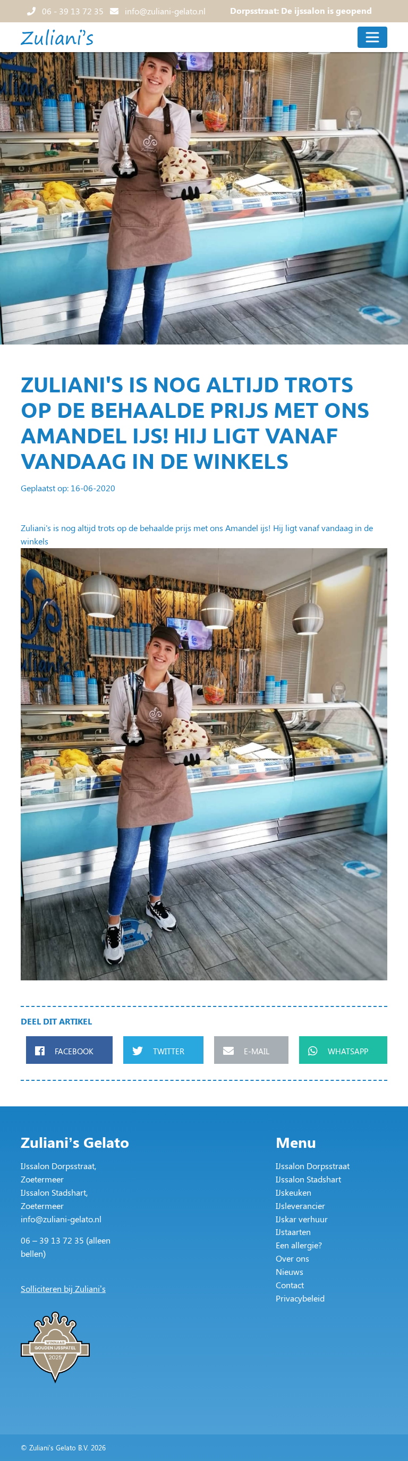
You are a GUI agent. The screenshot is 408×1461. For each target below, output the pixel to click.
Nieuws (289, 1271)
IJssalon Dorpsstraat (313, 1165)
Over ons (292, 1258)
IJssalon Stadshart (308, 1179)
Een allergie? (299, 1244)
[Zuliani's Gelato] (57, 37)
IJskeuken (293, 1192)
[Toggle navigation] (372, 37)
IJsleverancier (300, 1205)
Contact (290, 1284)
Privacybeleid (300, 1298)
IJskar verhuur (302, 1218)
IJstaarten (293, 1231)
